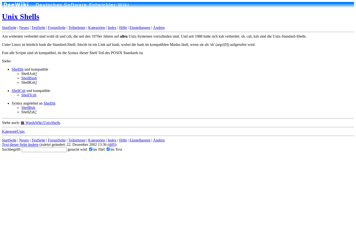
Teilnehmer (76, 27)
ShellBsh (28, 108)
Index (112, 27)
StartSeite (9, 27)
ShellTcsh (28, 95)
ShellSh (17, 69)
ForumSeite (57, 27)
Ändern (159, 27)
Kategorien (96, 27)
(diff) (111, 144)
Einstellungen (140, 27)
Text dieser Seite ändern (20, 144)
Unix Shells (20, 16)
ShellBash (29, 78)
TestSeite (38, 27)
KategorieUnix (13, 131)
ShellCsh (18, 91)
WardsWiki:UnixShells (42, 123)
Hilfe (123, 27)
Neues (24, 27)
